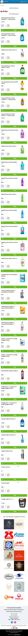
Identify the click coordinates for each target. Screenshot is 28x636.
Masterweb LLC (17, 634)
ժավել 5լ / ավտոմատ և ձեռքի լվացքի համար (9, 339)
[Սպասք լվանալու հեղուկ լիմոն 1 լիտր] (22, 86)
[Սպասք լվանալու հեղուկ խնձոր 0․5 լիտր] (22, 70)
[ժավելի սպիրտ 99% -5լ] (22, 503)
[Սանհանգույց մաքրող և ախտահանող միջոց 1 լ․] (22, 326)
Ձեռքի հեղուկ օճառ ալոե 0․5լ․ (9, 258)
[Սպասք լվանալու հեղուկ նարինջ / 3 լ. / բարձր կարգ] (22, 102)
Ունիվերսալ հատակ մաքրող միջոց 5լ (9, 275)
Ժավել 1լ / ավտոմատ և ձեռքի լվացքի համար (9, 355)
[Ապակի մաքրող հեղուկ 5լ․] (22, 423)
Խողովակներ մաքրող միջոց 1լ (9, 370)
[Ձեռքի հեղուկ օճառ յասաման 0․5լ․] (22, 246)
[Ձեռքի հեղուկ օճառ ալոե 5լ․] (22, 150)
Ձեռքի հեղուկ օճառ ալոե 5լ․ (8, 146)
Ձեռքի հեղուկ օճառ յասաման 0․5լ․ (9, 243)
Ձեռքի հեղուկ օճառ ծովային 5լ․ (9, 163)
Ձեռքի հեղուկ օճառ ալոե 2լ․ (8, 194)
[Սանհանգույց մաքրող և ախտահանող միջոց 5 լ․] (22, 310)
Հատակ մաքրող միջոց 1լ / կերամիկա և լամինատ (8, 291)
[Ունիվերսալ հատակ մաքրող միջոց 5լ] (22, 278)
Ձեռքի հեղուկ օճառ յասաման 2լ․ (9, 179)
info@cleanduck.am (14, 616)
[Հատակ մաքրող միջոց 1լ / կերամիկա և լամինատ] (22, 294)
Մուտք (6, 1)
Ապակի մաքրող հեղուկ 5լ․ (8, 418)
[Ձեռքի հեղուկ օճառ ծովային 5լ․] (22, 166)
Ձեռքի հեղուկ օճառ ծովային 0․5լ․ (9, 227)
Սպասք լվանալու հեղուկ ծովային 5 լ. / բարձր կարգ (8, 18)
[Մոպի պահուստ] (22, 471)
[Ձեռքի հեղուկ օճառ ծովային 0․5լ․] (22, 230)
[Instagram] (15, 622)
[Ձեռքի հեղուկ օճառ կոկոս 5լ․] (22, 54)
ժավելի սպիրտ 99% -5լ (7, 499)
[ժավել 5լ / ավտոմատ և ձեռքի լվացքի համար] (22, 342)
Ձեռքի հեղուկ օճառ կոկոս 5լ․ (9, 49)
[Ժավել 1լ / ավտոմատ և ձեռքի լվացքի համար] (22, 358)
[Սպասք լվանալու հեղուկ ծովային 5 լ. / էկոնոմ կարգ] (22, 37)
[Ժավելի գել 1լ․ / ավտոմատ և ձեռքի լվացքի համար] (22, 407)
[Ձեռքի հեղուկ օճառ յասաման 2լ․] (22, 182)
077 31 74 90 (14, 613)
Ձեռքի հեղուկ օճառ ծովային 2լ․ (9, 211)
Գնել (15, 30)
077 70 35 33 (14, 615)
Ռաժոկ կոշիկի (5, 483)
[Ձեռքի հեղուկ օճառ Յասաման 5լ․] (22, 134)
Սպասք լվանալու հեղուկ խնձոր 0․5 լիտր (8, 66)
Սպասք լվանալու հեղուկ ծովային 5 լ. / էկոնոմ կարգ (8, 34)
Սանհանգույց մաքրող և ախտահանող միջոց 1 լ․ (8, 323)
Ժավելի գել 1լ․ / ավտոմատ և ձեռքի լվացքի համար (9, 403)
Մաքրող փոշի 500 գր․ (7, 451)
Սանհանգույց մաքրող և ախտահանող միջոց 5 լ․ (8, 307)
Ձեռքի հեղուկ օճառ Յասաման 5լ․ (9, 131)
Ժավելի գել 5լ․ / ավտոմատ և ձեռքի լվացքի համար (9, 387)
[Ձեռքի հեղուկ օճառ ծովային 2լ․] (22, 214)
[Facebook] (12, 622)
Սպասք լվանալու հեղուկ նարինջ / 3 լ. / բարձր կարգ (8, 98)
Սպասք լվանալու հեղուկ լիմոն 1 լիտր (9, 82)
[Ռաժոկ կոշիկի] (22, 487)
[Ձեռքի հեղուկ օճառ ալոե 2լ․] (22, 198)
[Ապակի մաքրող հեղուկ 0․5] (22, 439)
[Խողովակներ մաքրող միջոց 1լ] (22, 374)
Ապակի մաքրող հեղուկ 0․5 (8, 434)
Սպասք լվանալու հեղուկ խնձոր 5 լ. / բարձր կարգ (8, 114)
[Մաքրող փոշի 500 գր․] (22, 455)
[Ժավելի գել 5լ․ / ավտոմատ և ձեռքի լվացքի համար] (22, 390)
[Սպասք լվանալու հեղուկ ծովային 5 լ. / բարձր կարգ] (22, 21)
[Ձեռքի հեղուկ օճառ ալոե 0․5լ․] (22, 262)
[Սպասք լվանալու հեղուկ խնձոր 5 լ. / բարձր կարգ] (22, 118)
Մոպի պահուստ (5, 467)
